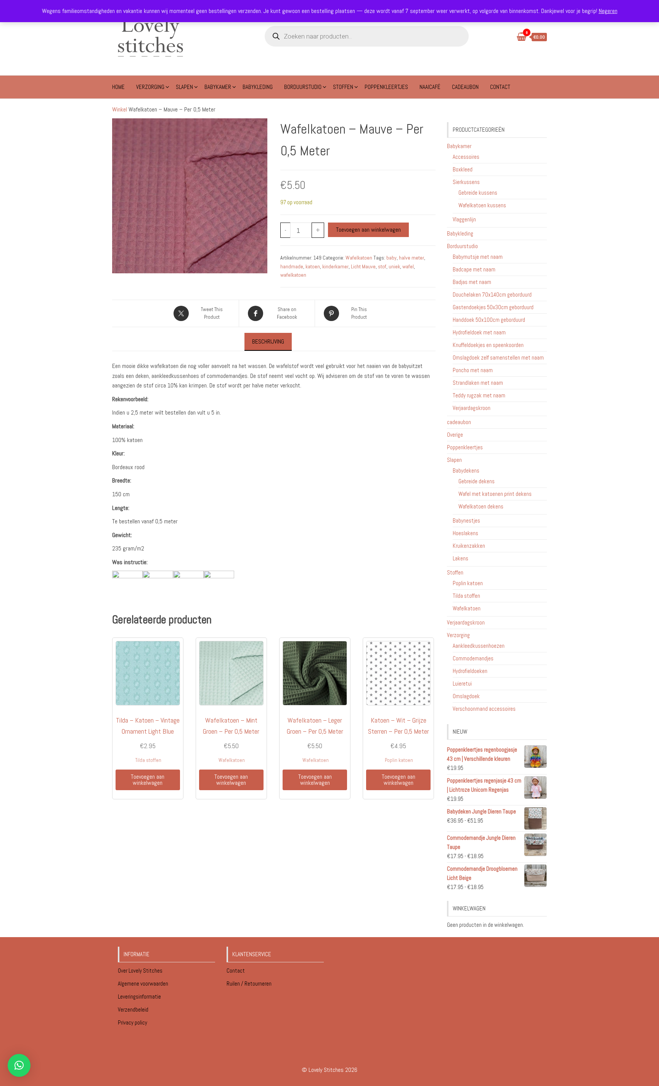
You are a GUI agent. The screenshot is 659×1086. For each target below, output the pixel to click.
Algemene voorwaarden (143, 983)
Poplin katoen (399, 760)
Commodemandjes (473, 658)
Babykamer (217, 86)
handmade (291, 266)
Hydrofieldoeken (470, 671)
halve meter (411, 257)
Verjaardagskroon (471, 407)
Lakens (460, 558)
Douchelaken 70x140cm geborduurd (492, 294)
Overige (455, 434)
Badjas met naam (472, 282)
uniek (394, 266)
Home (118, 86)
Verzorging (150, 86)
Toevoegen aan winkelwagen (368, 230)
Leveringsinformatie (140, 996)
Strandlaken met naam (478, 382)
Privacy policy (132, 1022)
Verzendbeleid (133, 1009)
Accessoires (466, 156)
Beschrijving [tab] (268, 341)
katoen (312, 266)
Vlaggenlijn (464, 219)
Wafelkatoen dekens (480, 506)
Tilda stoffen (148, 760)
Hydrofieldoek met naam (479, 332)
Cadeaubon (465, 86)
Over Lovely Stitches (141, 970)
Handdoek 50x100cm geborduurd (489, 319)
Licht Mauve (363, 266)
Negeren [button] (608, 11)
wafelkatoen (293, 274)
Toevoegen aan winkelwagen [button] (147, 780)
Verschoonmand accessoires (484, 708)
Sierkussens (466, 182)
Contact (500, 86)
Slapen (184, 86)
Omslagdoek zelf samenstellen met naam (498, 357)
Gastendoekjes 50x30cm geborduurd (493, 307)
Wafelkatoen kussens (482, 205)
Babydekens (466, 470)
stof (382, 266)
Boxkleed (463, 169)
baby (391, 257)
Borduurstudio (302, 86)
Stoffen (343, 86)
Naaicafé (430, 86)
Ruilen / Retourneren (250, 983)
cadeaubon (459, 422)
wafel (408, 266)
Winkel (119, 109)
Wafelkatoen (359, 257)
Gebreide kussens (477, 192)
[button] (19, 1065)
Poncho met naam (473, 370)
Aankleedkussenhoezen (479, 645)
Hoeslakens (465, 533)
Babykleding (258, 86)
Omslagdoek (466, 696)
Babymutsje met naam (478, 256)
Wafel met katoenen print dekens (495, 493)
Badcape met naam (474, 269)
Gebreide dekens (476, 481)
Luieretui (462, 683)
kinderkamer (335, 266)
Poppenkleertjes (386, 86)
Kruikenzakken (469, 545)
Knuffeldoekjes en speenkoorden (488, 345)
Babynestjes (466, 520)
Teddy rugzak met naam (479, 395)
